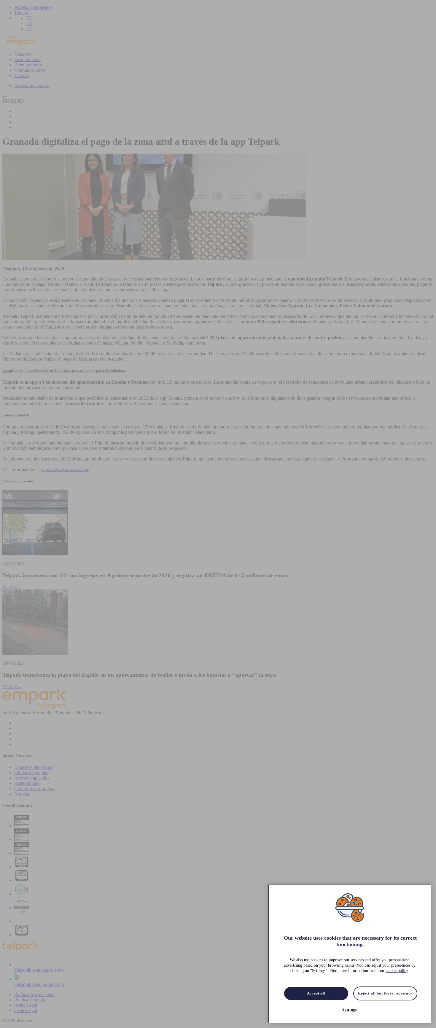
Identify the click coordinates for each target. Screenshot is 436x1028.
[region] (349, 953)
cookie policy (397, 971)
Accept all (316, 993)
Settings (349, 1009)
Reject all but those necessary (385, 993)
